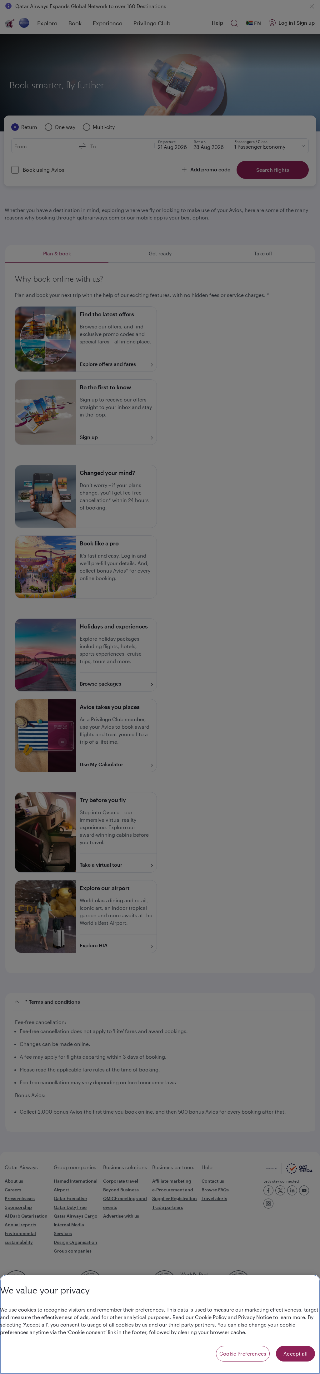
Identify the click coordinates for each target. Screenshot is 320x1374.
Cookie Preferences (242, 1354)
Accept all (295, 1354)
